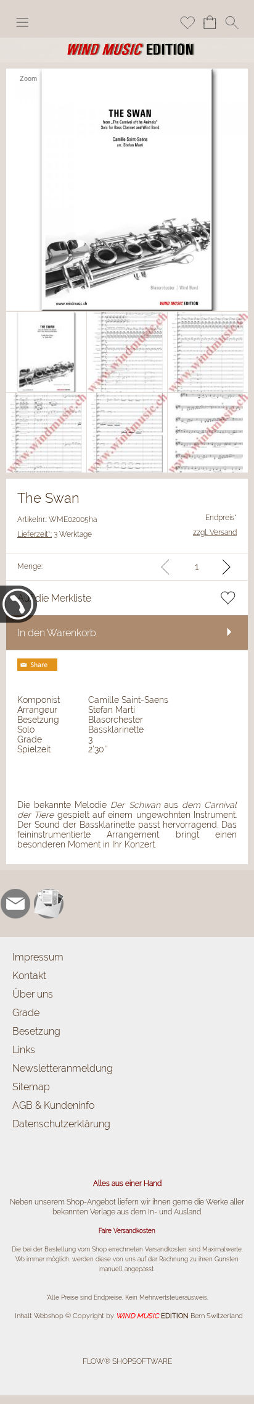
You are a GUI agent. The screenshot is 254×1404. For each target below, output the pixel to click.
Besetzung (36, 1031)
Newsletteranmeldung (62, 1068)
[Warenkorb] (210, 22)
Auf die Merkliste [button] (54, 598)
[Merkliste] (187, 22)
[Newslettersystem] (48, 903)
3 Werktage (54, 534)
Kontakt (29, 976)
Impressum (37, 957)
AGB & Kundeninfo (53, 1105)
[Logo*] (127, 43)
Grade (25, 1013)
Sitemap (31, 1087)
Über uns (32, 994)
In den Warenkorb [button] (56, 633)
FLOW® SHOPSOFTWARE (127, 1361)
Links (23, 1050)
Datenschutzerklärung (61, 1124)
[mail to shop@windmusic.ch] (15, 903)
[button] (22, 22)
